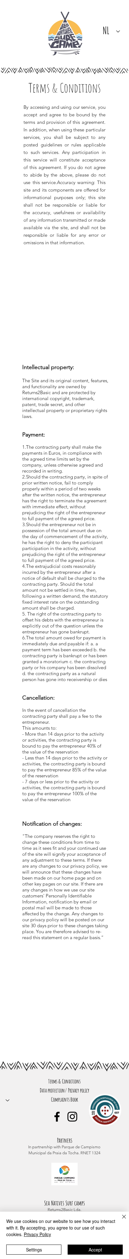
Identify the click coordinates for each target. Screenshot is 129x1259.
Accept (95, 1249)
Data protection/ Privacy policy (64, 1090)
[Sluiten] (120, 1220)
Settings (34, 1249)
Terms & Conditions (64, 1081)
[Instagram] (72, 1116)
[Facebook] (57, 1116)
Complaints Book (64, 1099)
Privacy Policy (37, 1234)
